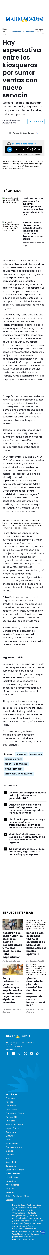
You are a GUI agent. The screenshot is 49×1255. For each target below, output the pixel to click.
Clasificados (12, 1177)
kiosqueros (36, 754)
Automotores (12, 1184)
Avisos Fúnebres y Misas (17, 1196)
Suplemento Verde (15, 1113)
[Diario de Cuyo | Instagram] (31, 19)
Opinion (9, 1150)
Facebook (7, 1053)
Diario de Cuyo (5, 32)
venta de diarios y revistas (18, 774)
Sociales (10, 1154)
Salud (8, 1158)
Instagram (13, 1053)
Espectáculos (12, 1128)
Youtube (31, 1053)
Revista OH (11, 1117)
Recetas (10, 1139)
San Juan (10, 1098)
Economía (16, 31)
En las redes (12, 1143)
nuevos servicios (13, 769)
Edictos (9, 1199)
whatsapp (37, 1053)
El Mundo (10, 1135)
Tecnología (11, 1162)
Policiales (10, 1120)
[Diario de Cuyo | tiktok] (41, 19)
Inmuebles (11, 1181)
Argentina (11, 1132)
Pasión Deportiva (14, 1124)
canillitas (21, 754)
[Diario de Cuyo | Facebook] (25, 19)
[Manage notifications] (43, 1232)
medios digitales (13, 759)
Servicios (10, 1192)
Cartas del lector (14, 1147)
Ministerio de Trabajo (16, 764)
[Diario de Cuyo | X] (36, 19)
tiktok (19, 1053)
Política (9, 1101)
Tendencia (11, 1166)
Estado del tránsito (15, 1169)
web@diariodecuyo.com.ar (24, 1215)
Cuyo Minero (12, 1109)
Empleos (10, 1188)
